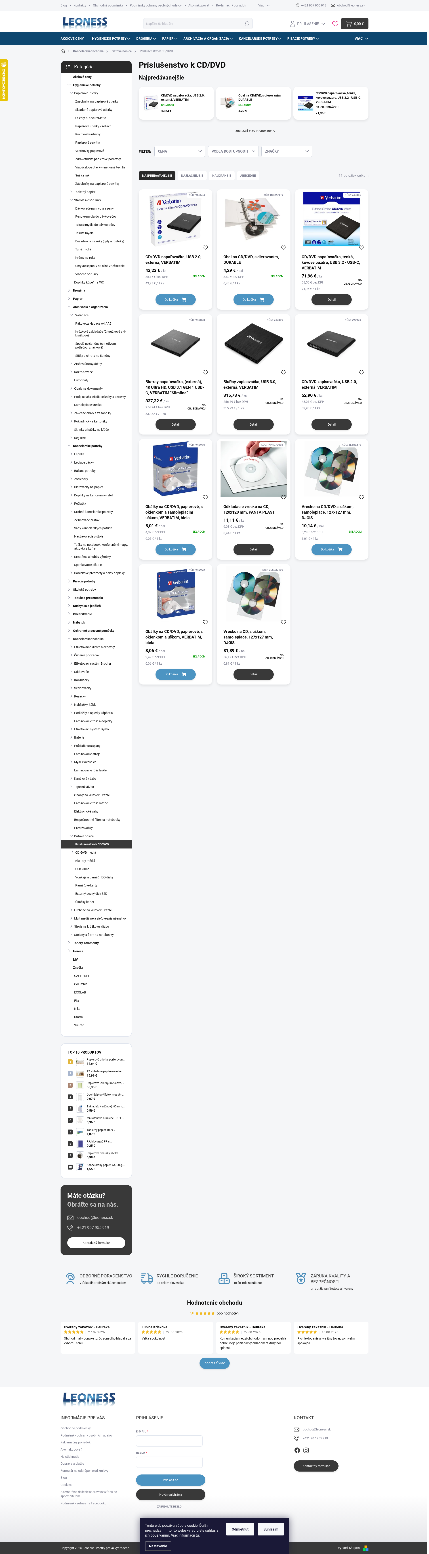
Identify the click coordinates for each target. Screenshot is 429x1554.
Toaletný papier (84, 192)
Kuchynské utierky (88, 134)
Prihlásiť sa (170, 1480)
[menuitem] (74, 38)
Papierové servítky (88, 142)
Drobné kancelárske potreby (93, 512)
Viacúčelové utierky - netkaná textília (100, 167)
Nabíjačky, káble (85, 704)
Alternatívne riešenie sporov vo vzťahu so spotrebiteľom (89, 1494)
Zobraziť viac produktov (254, 130)
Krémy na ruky (85, 257)
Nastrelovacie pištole (88, 536)
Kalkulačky (81, 680)
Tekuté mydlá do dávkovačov (95, 225)
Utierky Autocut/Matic (90, 118)
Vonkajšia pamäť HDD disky (94, 877)
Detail (332, 299)
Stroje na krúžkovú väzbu (91, 926)
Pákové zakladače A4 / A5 (93, 323)
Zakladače (81, 315)
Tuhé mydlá (83, 249)
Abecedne (248, 175)
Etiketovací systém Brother (92, 663)
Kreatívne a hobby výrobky (92, 557)
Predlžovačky (83, 828)
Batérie (79, 737)
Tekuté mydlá (84, 233)
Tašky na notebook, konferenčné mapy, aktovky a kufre (101, 546)
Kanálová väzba (85, 778)
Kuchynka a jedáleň (87, 606)
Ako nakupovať (198, 5)
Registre (80, 438)
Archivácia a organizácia (90, 307)
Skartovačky (82, 688)
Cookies (66, 1485)
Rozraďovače (83, 372)
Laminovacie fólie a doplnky (93, 721)
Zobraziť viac (214, 1363)
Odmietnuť (240, 1529)
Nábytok (79, 622)
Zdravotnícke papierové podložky (98, 159)
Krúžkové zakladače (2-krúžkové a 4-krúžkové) (100, 333)
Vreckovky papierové (89, 151)
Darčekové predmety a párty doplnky (99, 573)
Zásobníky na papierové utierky (96, 101)
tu (197, 1535)
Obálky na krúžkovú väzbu (92, 795)
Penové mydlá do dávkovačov (95, 216)
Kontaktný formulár (96, 1243)
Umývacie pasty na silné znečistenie (99, 266)
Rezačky (80, 696)
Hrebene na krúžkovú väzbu (93, 910)
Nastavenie (158, 1546)
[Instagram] (306, 1449)
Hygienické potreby (87, 85)
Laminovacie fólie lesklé (90, 770)
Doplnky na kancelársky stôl (93, 495)
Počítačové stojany (87, 746)
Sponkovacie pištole (88, 565)
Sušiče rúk (82, 175)
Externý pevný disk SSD (91, 893)
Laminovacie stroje (87, 754)
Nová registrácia (170, 1494)
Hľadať (247, 23)
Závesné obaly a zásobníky (92, 413)
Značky (78, 967)
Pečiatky (80, 503)
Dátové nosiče (84, 836)
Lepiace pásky (84, 462)
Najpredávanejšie (157, 175)
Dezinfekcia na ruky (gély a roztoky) (99, 241)
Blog (64, 5)
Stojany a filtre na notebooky (94, 935)
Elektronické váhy (86, 811)
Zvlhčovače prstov (86, 520)
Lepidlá (79, 454)
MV (75, 959)
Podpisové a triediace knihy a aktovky (100, 397)
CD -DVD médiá (85, 852)
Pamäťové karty (86, 885)
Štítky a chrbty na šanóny (92, 355)
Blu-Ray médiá (85, 861)
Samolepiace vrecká (88, 405)
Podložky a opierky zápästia (93, 713)
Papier (77, 298)
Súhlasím (270, 1529)
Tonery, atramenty (86, 943)
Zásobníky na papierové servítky (97, 183)
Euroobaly (81, 380)
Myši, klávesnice (85, 762)
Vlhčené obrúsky (86, 274)
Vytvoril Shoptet (349, 1548)
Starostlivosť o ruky (87, 200)
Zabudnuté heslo (169, 1506)
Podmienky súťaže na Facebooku (83, 1503)
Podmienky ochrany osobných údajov (156, 5)
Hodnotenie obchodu (214, 1302)
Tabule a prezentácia (88, 598)
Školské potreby (84, 589)
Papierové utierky (86, 93)
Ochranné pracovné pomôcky (93, 630)
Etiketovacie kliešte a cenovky (94, 647)
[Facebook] (297, 1449)
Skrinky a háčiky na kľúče (91, 429)
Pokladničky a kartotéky (90, 421)
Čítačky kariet (84, 902)
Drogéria (79, 290)
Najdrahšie (221, 175)
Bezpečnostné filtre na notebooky (97, 819)
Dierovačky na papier (88, 487)
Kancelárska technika (88, 639)
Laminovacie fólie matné (91, 803)
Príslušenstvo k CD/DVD (92, 844)
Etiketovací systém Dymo (91, 729)
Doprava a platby (72, 1463)
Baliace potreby (85, 470)
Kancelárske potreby (87, 446)
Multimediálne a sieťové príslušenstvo (100, 918)
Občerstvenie (82, 614)
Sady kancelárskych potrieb (93, 528)
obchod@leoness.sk (95, 1217)
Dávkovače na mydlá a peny (94, 208)
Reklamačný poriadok (231, 5)
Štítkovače (81, 672)
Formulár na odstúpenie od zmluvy (84, 1470)
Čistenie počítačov (86, 655)
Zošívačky (81, 479)
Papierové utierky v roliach (93, 126)
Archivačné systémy (88, 363)
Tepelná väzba (84, 787)
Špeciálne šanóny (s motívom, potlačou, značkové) (95, 345)
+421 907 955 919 (93, 1227)
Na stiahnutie (70, 1456)
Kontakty (80, 5)
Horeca (78, 951)
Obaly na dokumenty (88, 388)
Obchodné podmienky (108, 5)
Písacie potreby (84, 581)
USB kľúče (82, 869)
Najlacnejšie (192, 175)
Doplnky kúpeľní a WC (89, 282)
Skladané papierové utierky (93, 109)
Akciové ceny (82, 77)
